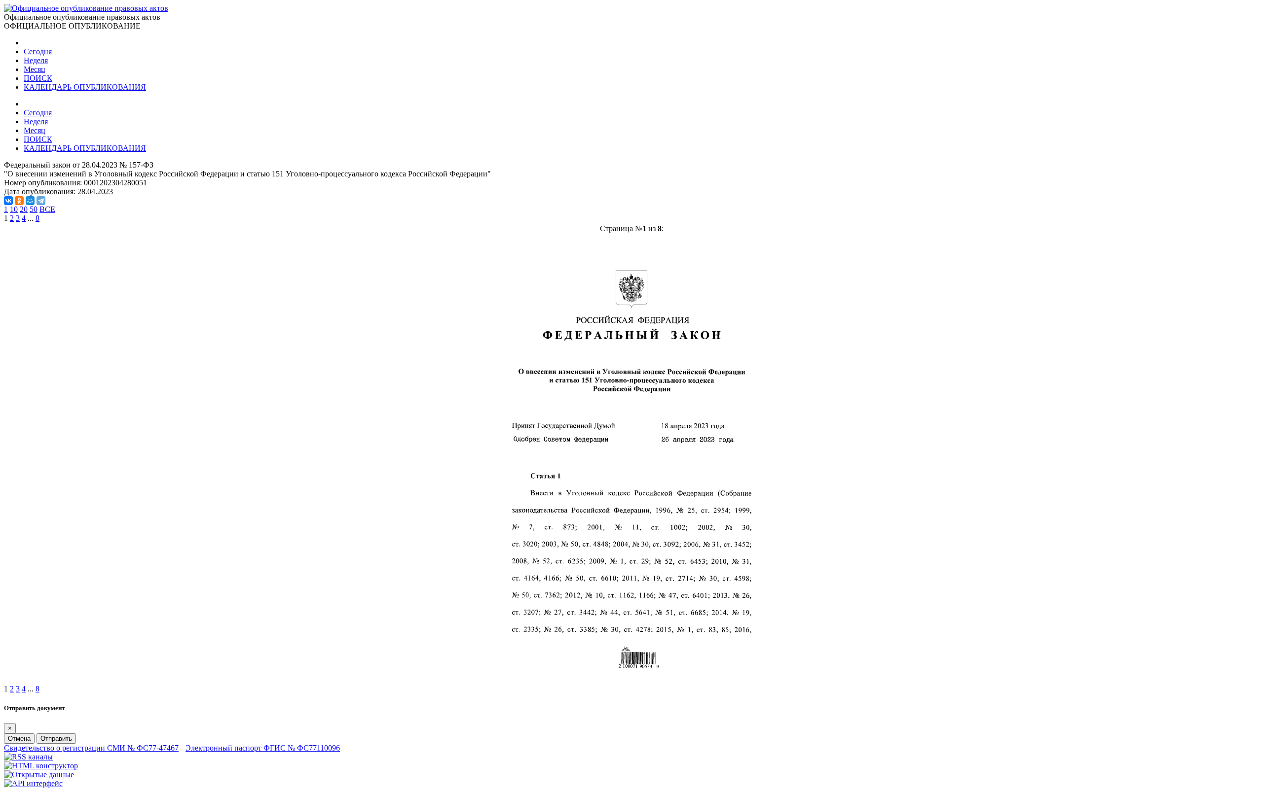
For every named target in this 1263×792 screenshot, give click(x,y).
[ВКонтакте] (8, 200)
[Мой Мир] (30, 200)
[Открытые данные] (39, 774)
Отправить (56, 738)
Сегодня (38, 51)
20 (24, 209)
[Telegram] (41, 200)
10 (14, 209)
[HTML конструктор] (41, 765)
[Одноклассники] (19, 200)
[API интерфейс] (33, 783)
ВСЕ (47, 209)
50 (33, 209)
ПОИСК (38, 78)
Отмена (19, 738)
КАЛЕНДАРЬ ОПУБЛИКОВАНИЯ (85, 87)
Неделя (36, 60)
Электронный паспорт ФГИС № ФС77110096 (263, 748)
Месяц (34, 69)
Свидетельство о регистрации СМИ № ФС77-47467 (91, 748)
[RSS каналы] (28, 757)
